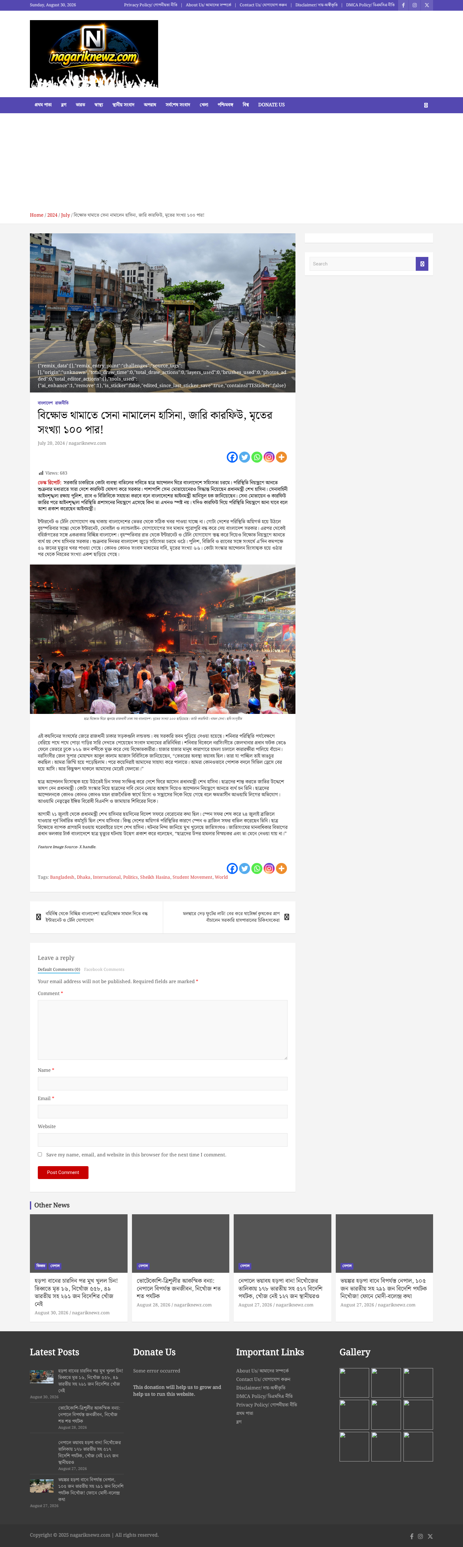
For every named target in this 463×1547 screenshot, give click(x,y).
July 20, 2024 (51, 443)
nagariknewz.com (87, 443)
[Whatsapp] (256, 457)
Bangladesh (62, 878)
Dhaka (83, 878)
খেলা (204, 105)
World (221, 878)
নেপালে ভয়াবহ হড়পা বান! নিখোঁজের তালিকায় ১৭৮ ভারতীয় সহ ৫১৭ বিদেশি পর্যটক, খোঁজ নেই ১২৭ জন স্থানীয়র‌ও (280, 1288)
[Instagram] (269, 457)
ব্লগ (63, 105)
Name (46, 1070)
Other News (52, 1205)
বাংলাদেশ (45, 403)
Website (47, 1127)
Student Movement (192, 878)
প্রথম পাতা (43, 105)
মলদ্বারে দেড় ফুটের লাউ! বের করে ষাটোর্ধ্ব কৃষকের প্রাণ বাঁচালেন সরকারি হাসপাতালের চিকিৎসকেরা (231, 917)
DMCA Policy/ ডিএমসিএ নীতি (370, 5)
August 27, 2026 (255, 1305)
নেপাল (55, 1266)
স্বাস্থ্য (98, 105)
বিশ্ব (246, 105)
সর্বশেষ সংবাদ (178, 105)
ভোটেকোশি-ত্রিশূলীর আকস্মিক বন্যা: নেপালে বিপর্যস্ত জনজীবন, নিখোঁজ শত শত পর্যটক (179, 1288)
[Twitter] (244, 457)
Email (46, 1099)
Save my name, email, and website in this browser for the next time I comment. (136, 1155)
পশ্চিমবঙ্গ (225, 105)
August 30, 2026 (51, 1313)
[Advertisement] (231, 165)
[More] (281, 457)
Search (422, 264)
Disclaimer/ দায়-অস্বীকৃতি (316, 5)
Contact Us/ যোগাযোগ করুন (263, 5)
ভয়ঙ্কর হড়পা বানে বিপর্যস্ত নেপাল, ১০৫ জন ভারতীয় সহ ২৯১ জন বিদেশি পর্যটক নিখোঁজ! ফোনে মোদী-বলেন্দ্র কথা (383, 1288)
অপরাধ (150, 105)
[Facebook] (232, 457)
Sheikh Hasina (155, 878)
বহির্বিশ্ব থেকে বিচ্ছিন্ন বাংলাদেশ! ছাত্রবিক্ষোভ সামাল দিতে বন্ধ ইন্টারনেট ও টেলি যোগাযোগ (97, 917)
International (107, 878)
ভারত (80, 105)
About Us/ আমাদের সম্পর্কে (208, 5)
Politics (130, 878)
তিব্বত (41, 1266)
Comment (50, 994)
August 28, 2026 (153, 1305)
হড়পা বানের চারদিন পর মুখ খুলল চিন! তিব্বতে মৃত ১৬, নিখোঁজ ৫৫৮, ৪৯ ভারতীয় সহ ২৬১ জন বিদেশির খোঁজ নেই (76, 1292)
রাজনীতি (62, 403)
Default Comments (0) (59, 970)
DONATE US (271, 105)
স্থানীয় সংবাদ (123, 105)
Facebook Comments (104, 970)
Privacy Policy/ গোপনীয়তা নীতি (150, 5)
